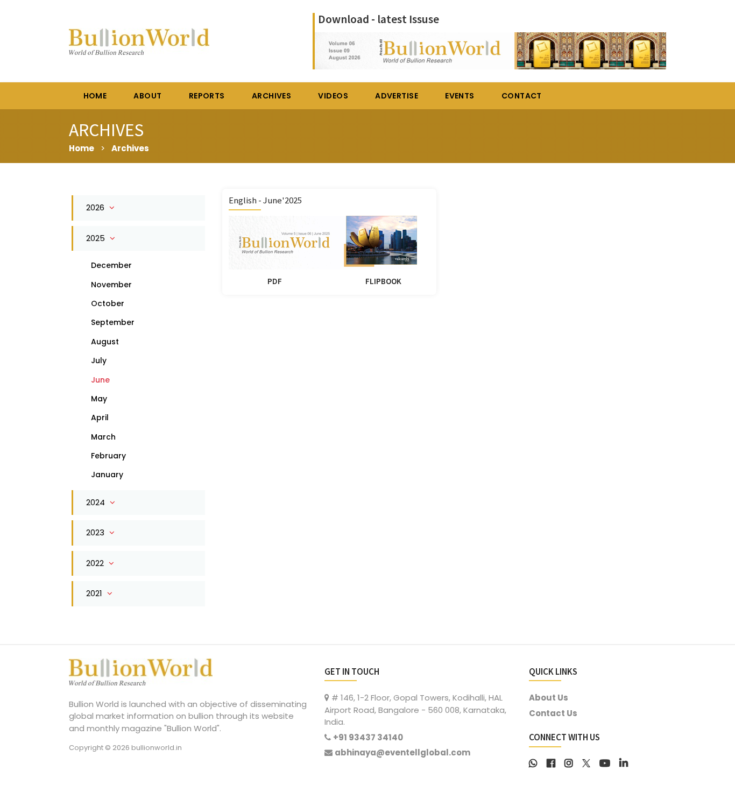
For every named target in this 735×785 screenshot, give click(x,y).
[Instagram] (568, 762)
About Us (548, 697)
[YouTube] (604, 762)
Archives (130, 148)
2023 (96, 532)
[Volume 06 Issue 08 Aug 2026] (490, 50)
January (107, 474)
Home (81, 148)
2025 (96, 238)
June (100, 379)
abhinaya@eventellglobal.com (402, 752)
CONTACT (521, 95)
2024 (96, 502)
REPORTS (207, 95)
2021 (95, 593)
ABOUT (147, 95)
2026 (96, 207)
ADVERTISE (396, 95)
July (99, 360)
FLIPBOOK (383, 281)
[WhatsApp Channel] (533, 762)
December (111, 265)
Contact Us (553, 713)
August (105, 341)
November (111, 284)
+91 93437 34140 (368, 737)
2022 (96, 563)
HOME (95, 95)
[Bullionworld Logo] (141, 670)
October (107, 303)
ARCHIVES (271, 95)
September (113, 322)
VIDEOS (333, 95)
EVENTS (460, 95)
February (108, 455)
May (99, 398)
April (100, 417)
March (103, 437)
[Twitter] (586, 762)
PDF (274, 281)
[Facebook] (551, 762)
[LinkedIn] (623, 762)
